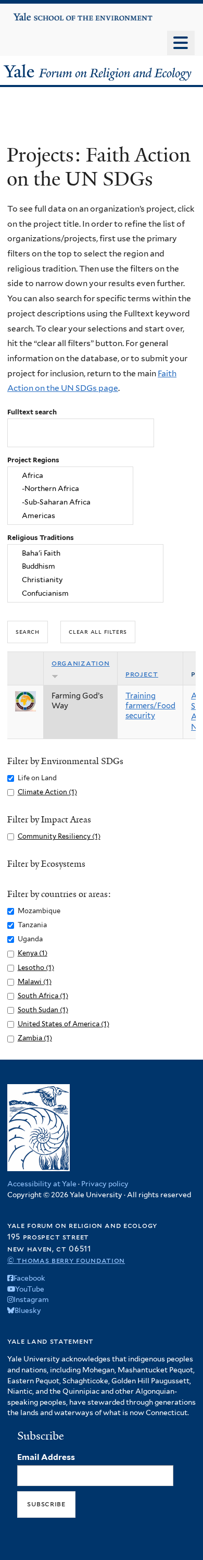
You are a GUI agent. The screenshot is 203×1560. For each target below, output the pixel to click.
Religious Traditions (40, 538)
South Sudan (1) (43, 1010)
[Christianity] (85, 580)
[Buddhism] (85, 566)
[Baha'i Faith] (85, 553)
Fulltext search (32, 412)
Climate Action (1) (47, 792)
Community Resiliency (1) (59, 836)
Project (141, 674)
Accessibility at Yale (42, 1184)
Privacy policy (105, 1184)
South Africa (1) (43, 996)
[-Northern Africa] (70, 489)
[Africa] (70, 475)
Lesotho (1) (36, 968)
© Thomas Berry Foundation (66, 1260)
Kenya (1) (32, 953)
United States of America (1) (63, 1024)
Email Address (46, 1457)
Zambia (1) (35, 1038)
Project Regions (33, 460)
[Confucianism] (85, 593)
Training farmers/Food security (150, 705)
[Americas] (70, 516)
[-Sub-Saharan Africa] (70, 502)
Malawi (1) (35, 982)
